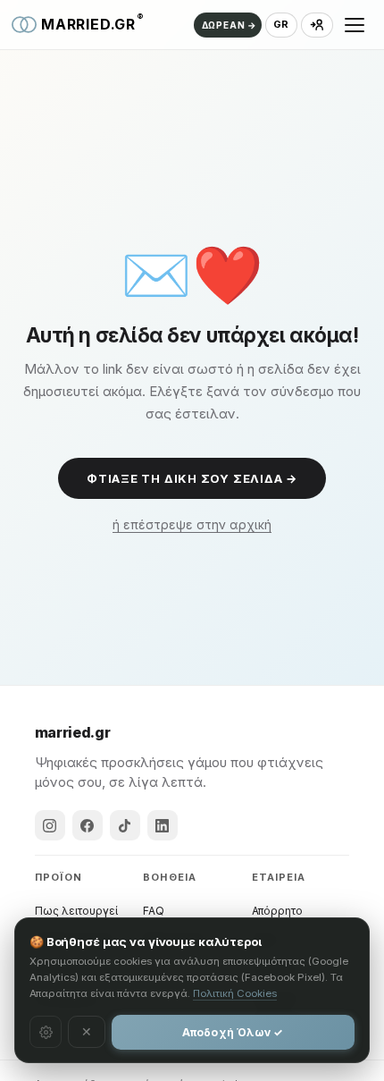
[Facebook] (87, 825)
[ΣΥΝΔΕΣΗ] (317, 25)
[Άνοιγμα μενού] (354, 25)
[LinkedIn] (162, 825)
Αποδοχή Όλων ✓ (232, 1032)
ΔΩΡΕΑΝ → (229, 25)
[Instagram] (50, 825)
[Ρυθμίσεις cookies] (45, 1032)
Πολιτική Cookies (235, 993)
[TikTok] (125, 825)
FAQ (153, 910)
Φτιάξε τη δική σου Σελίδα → (192, 478)
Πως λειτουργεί (76, 910)
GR (281, 24)
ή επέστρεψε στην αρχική (192, 524)
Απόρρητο (277, 910)
